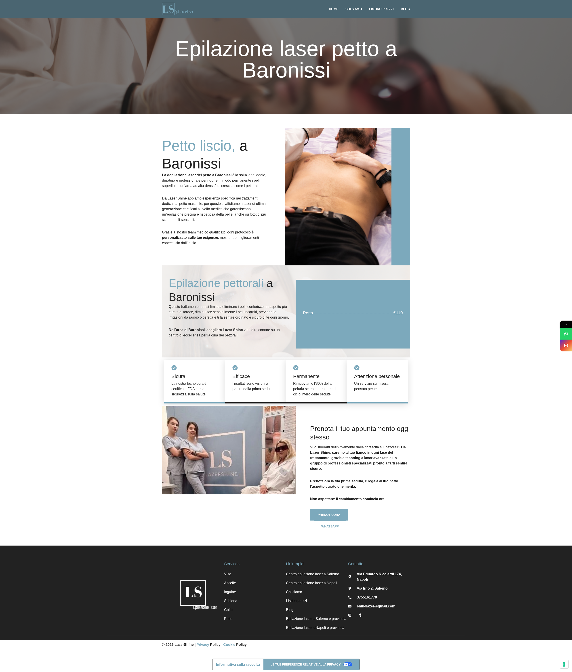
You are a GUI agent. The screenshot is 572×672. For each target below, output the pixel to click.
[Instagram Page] (566, 345)
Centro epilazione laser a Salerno (312, 574)
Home (333, 9)
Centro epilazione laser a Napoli (311, 583)
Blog (405, 9)
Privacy (202, 645)
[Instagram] (349, 615)
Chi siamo (353, 9)
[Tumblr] (360, 615)
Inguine (230, 592)
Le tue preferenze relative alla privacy (306, 664)
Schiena (230, 601)
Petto (228, 619)
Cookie (229, 645)
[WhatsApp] (566, 334)
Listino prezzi (381, 9)
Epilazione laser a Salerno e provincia (316, 619)
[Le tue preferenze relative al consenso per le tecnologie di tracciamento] (564, 664)
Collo (228, 610)
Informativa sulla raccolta (238, 664)
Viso (227, 574)
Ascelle (230, 583)
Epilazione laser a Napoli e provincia (315, 628)
